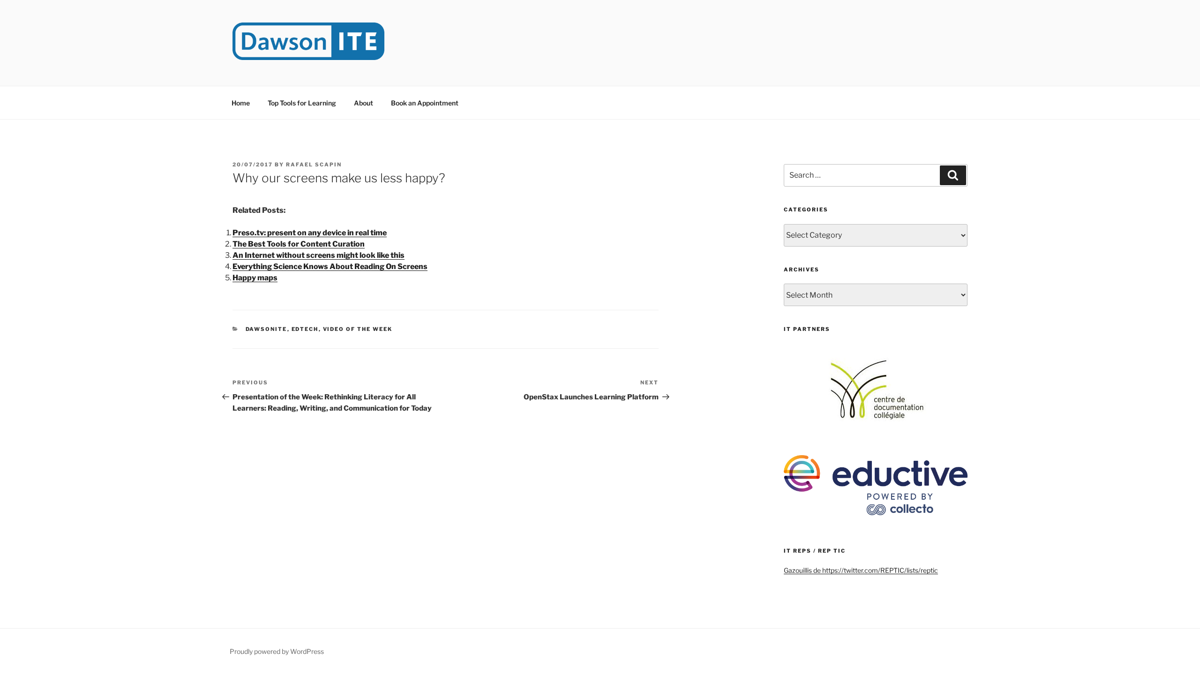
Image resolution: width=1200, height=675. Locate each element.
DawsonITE (266, 329)
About (363, 103)
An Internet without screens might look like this (318, 255)
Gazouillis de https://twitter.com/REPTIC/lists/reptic (861, 570)
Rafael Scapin (314, 164)
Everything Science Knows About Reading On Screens (330, 266)
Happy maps (255, 277)
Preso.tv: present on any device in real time (309, 232)
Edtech (305, 329)
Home (241, 103)
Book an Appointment (424, 103)
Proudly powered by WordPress (277, 651)
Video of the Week (358, 329)
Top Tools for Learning (302, 103)
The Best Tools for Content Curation (298, 244)
